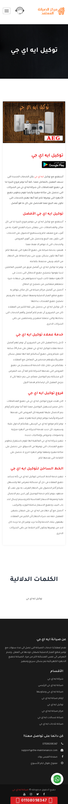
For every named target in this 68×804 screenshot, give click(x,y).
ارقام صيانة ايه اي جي (52, 698)
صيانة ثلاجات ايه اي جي (51, 724)
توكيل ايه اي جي (34, 599)
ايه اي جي (39, 177)
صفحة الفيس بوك (47, 757)
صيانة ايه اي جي (20, 790)
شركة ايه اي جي (55, 679)
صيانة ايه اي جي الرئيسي (50, 685)
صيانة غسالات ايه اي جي (50, 717)
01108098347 (49, 744)
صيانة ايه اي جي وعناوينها (49, 692)
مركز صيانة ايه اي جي (52, 711)
